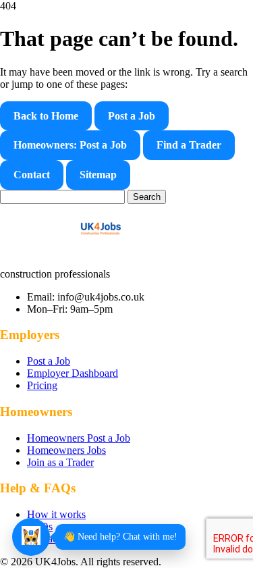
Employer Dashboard (72, 373)
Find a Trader (189, 145)
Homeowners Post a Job (78, 438)
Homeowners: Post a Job (70, 145)
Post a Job (131, 116)
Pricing (42, 385)
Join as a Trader (60, 462)
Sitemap (98, 174)
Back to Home (45, 116)
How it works (56, 514)
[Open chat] (31, 537)
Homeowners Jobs (66, 450)
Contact (31, 174)
